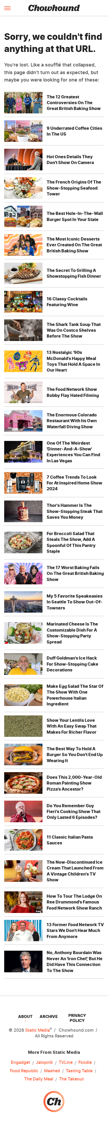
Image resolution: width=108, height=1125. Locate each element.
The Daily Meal (38, 1078)
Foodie (85, 1062)
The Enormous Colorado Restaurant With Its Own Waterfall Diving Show (72, 420)
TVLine (66, 1062)
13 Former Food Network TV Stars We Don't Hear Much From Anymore (75, 930)
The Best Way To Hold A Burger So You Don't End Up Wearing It (75, 754)
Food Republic (24, 1070)
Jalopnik (44, 1062)
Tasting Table (79, 1070)
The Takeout (71, 1078)
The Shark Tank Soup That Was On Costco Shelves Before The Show (74, 330)
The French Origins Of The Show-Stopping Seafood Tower (74, 187)
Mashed (52, 1070)
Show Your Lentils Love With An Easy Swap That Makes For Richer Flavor (71, 726)
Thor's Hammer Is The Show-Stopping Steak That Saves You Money (74, 511)
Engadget (20, 1062)
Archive (49, 1016)
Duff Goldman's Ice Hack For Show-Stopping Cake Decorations (72, 663)
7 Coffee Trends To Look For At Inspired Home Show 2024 (74, 483)
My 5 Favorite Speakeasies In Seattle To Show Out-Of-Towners (74, 601)
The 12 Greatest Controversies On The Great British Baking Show (74, 102)
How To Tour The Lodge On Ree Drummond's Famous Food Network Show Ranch (74, 902)
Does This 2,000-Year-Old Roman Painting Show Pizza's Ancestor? (74, 783)
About (25, 1016)
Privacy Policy (77, 1018)
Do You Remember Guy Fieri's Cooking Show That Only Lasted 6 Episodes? (73, 811)
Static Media (37, 1030)
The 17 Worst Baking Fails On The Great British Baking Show (75, 573)
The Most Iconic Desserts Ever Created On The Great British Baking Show (74, 244)
